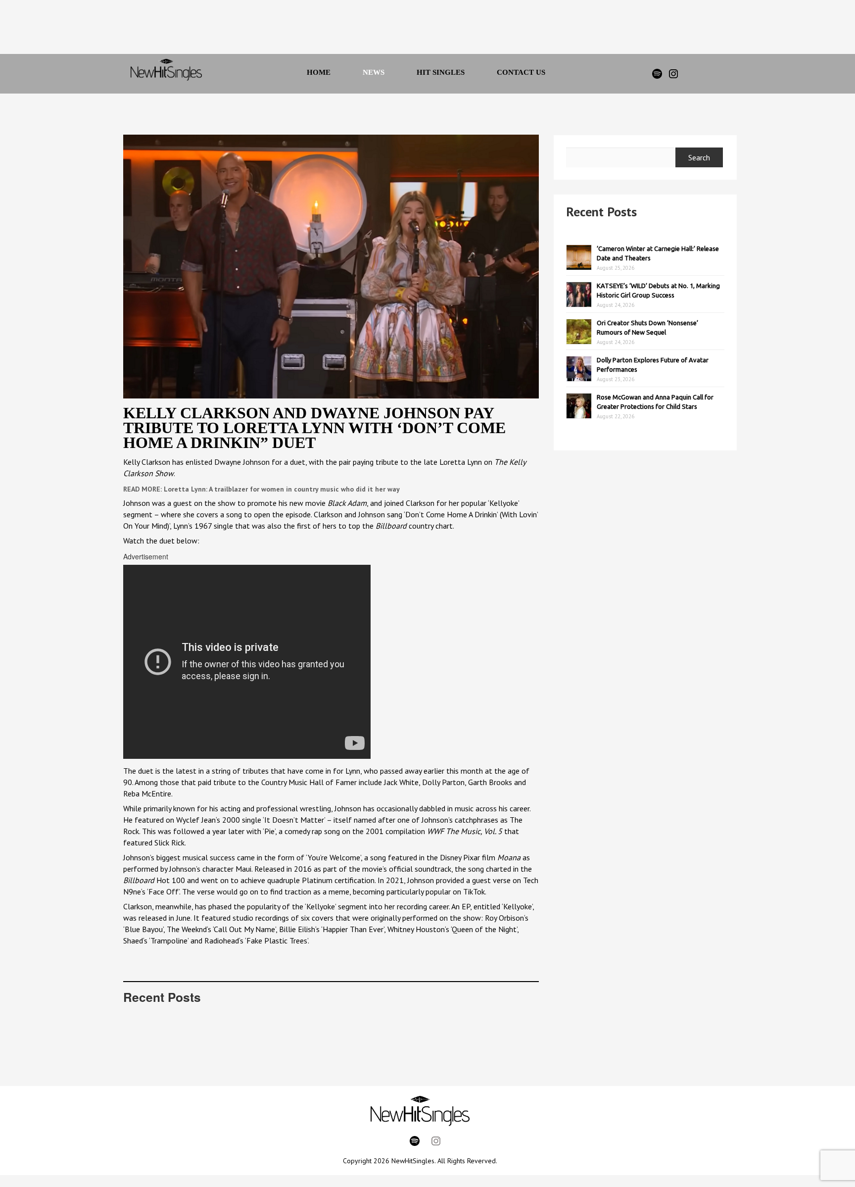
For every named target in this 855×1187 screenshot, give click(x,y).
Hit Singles (441, 72)
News (373, 72)
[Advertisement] (414, 29)
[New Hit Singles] (166, 74)
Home (319, 72)
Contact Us (521, 72)
